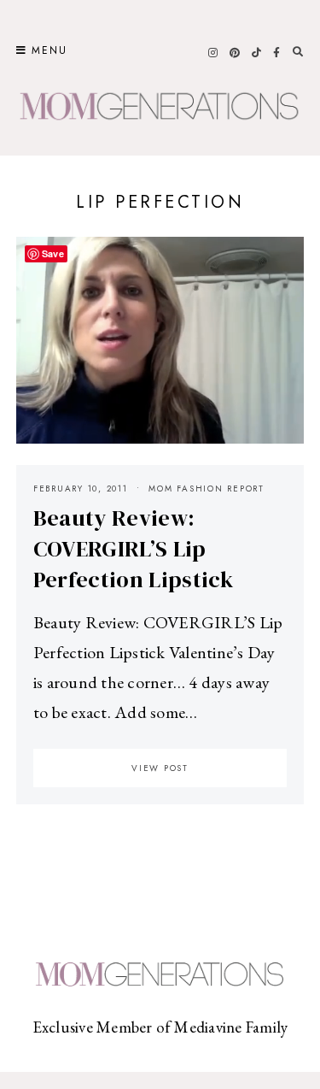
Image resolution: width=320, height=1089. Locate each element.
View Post (160, 768)
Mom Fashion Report (206, 488)
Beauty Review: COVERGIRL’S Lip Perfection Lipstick (133, 549)
